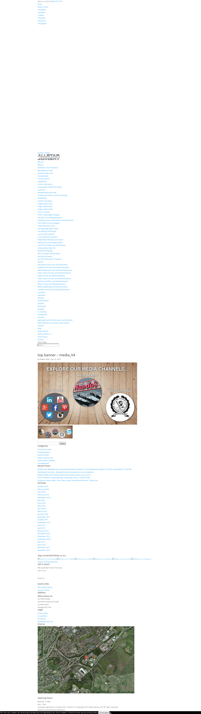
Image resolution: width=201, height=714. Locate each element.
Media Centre (43, 7)
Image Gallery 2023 (45, 209)
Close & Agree (104, 713)
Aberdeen (41, 295)
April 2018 (42, 508)
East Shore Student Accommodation (52, 245)
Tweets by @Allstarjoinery (48, 562)
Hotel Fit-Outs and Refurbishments (51, 276)
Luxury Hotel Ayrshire (46, 234)
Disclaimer (42, 619)
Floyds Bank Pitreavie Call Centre (50, 240)
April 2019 (42, 492)
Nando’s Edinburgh (45, 251)
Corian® (41, 317)
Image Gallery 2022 (45, 206)
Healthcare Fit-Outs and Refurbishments (53, 267)
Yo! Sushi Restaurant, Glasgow (49, 259)
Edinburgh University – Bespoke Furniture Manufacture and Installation (66, 472)
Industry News (43, 455)
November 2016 (44, 536)
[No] (110, 713)
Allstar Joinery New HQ (46, 248)
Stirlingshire (42, 314)
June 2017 (41, 525)
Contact (41, 326)
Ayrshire (41, 298)
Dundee (41, 303)
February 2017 (43, 531)
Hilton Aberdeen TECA (46, 226)
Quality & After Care (45, 173)
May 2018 (41, 506)
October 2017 (43, 520)
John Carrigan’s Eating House (49, 253)
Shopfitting (42, 198)
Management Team (45, 170)
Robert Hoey (45, 359)
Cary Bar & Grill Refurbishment (50, 217)
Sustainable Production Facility (50, 187)
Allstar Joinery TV (44, 334)
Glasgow (41, 309)
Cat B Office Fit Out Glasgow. (49, 223)
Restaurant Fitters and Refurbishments (53, 281)
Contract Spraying (45, 201)
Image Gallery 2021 (45, 204)
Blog (39, 328)
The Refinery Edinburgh (47, 231)
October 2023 (43, 486)
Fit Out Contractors (45, 184)
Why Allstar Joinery (45, 587)
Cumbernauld (43, 301)
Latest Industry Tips (45, 458)
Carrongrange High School (48, 229)
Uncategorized (43, 463)
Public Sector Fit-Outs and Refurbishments (54, 273)
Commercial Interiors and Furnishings (52, 195)
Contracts (41, 190)
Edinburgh (42, 306)
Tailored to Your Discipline (48, 167)
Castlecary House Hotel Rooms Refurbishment (56, 220)
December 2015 (44, 547)
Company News (44, 452)
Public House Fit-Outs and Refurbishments (54, 278)
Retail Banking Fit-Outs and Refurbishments (55, 270)
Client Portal (42, 337)
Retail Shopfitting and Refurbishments (53, 287)
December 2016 (44, 533)
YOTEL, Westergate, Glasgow (49, 215)
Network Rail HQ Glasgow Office (50, 242)
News (40, 4)
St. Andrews (42, 312)
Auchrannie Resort (45, 256)
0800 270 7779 (56, 1)
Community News (44, 449)
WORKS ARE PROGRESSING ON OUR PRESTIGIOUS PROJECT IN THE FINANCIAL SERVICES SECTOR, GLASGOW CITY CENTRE (84, 469)
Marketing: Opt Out (45, 621)
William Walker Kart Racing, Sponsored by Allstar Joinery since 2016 (64, 475)
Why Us (41, 165)
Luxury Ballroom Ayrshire (47, 237)
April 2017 (42, 528)
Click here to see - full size (145, 693)
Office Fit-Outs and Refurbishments (51, 284)
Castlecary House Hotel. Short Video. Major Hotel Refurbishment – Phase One (68, 480)
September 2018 (44, 497)
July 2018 (41, 500)
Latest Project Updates (46, 460)
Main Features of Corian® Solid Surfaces (53, 323)
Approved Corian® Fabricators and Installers (55, 320)
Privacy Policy (43, 613)
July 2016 (41, 542)
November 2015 (44, 550)
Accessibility (42, 616)
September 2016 (44, 539)
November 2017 (44, 517)
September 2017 (44, 522)
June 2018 (41, 503)
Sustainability (43, 176)
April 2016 (42, 545)
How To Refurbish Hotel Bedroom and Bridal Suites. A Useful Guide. (64, 477)
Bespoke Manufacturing (47, 192)
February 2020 (43, 489)
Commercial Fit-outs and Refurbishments (54, 289)
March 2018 (42, 511)
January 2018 (43, 514)
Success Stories (44, 179)
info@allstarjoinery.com (48, 580)
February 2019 (43, 495)
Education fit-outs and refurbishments (53, 265)
